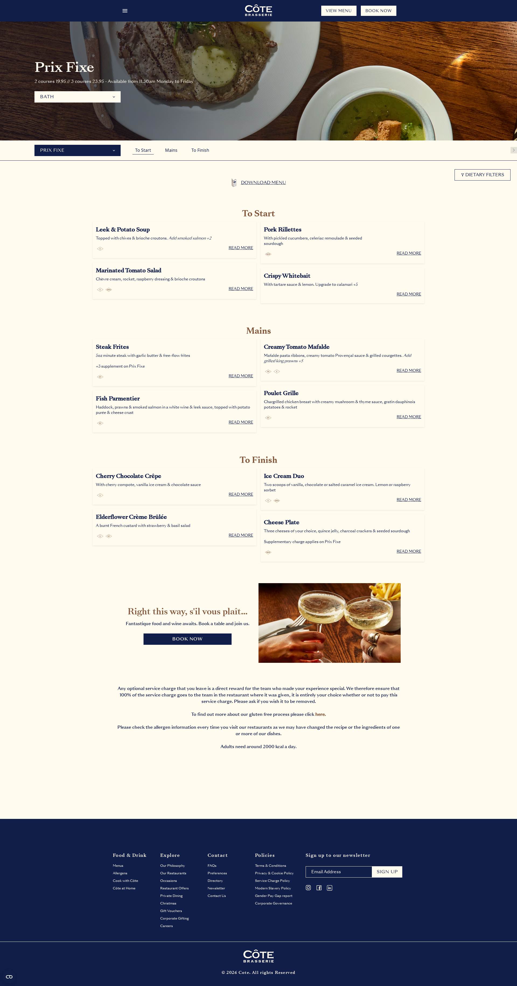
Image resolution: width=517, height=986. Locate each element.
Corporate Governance (273, 903)
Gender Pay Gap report (273, 895)
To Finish (200, 150)
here (320, 714)
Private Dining (171, 895)
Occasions (168, 880)
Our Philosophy (172, 865)
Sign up (387, 872)
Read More (241, 248)
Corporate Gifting (174, 918)
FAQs (212, 865)
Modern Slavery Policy (273, 888)
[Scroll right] (514, 150)
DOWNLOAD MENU (263, 182)
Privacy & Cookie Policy (274, 873)
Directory (215, 880)
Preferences (217, 873)
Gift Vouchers (171, 910)
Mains (171, 150)
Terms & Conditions (270, 865)
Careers (166, 926)
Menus (118, 865)
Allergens (120, 873)
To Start (143, 150)
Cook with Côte (125, 880)
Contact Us (217, 895)
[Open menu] (125, 11)
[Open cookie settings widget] (9, 976)
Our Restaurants (173, 873)
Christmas (168, 903)
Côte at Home (124, 888)
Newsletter (216, 888)
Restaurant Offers (174, 888)
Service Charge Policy (272, 880)
